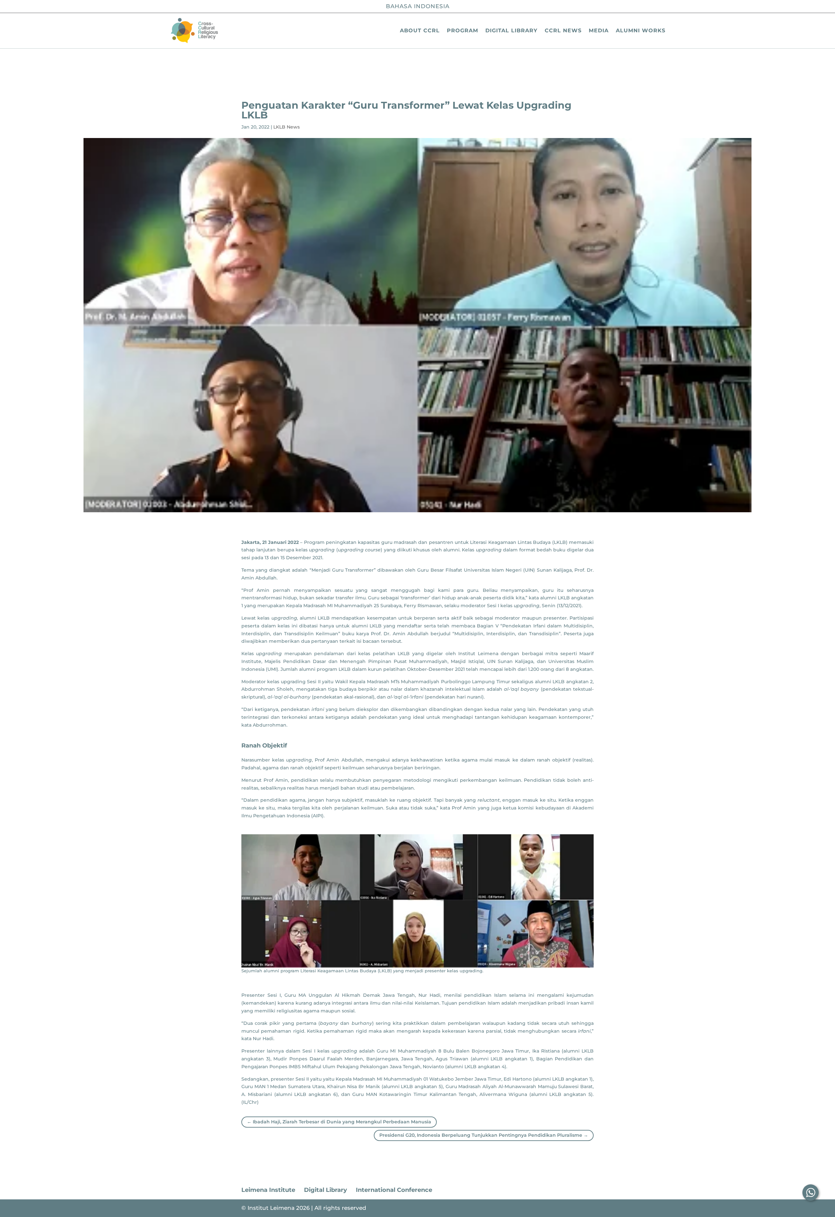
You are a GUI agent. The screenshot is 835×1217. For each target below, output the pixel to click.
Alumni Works (640, 30)
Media (599, 30)
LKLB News (286, 127)
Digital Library (511, 30)
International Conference (394, 1190)
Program (462, 30)
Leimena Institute (268, 1190)
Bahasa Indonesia (417, 6)
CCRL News (563, 30)
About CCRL (420, 30)
